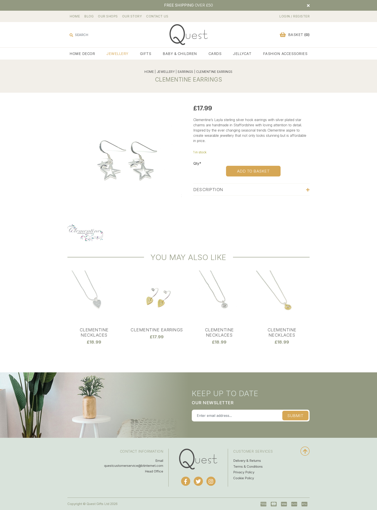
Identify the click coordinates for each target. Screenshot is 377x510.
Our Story (132, 16)
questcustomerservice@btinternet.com (133, 466)
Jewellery (117, 53)
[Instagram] (211, 481)
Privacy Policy (243, 472)
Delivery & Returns (247, 461)
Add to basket (253, 171)
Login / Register (294, 16)
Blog (89, 16)
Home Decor (82, 53)
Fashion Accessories (285, 53)
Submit (295, 415)
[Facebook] (185, 481)
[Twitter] (198, 481)
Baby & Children (180, 53)
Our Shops (108, 16)
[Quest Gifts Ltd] (198, 459)
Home (75, 16)
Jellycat (242, 53)
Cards (215, 53)
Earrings (185, 72)
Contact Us (157, 16)
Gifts (145, 53)
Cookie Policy (243, 478)
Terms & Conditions (248, 466)
